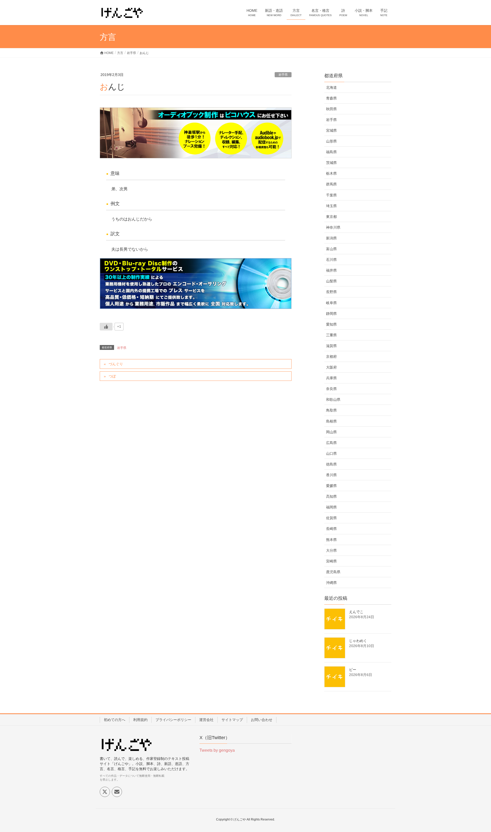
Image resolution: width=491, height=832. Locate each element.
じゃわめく (358, 641)
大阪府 (331, 367)
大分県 (331, 550)
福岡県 (331, 507)
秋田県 (331, 109)
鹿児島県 (333, 572)
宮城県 (331, 130)
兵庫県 (331, 378)
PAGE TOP (475, 802)
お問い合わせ (261, 720)
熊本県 (331, 540)
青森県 (331, 98)
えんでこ (356, 612)
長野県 (331, 292)
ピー (352, 670)
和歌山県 (333, 399)
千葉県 (331, 195)
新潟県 (331, 238)
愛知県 (331, 324)
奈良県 (331, 389)
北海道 (331, 87)
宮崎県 (331, 561)
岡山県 (331, 432)
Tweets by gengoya (217, 750)
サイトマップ (232, 720)
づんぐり (116, 364)
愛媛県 (331, 486)
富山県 (331, 249)
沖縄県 (331, 583)
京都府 (331, 356)
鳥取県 (331, 410)
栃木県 (331, 173)
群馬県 (331, 184)
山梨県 (331, 281)
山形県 (331, 141)
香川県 (331, 475)
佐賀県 (331, 518)
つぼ (112, 376)
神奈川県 (333, 227)
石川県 (331, 260)
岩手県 (283, 74)
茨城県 (331, 163)
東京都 (331, 217)
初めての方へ (114, 720)
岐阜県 (331, 303)
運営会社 (206, 720)
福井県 (331, 270)
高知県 (331, 496)
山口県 (331, 453)
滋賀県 (331, 346)
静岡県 (331, 314)
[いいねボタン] (106, 326)
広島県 (331, 443)
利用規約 (140, 720)
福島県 (331, 152)
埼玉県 (331, 206)
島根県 (331, 421)
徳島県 (331, 464)
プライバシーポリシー (173, 720)
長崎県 (331, 529)
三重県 (331, 335)
